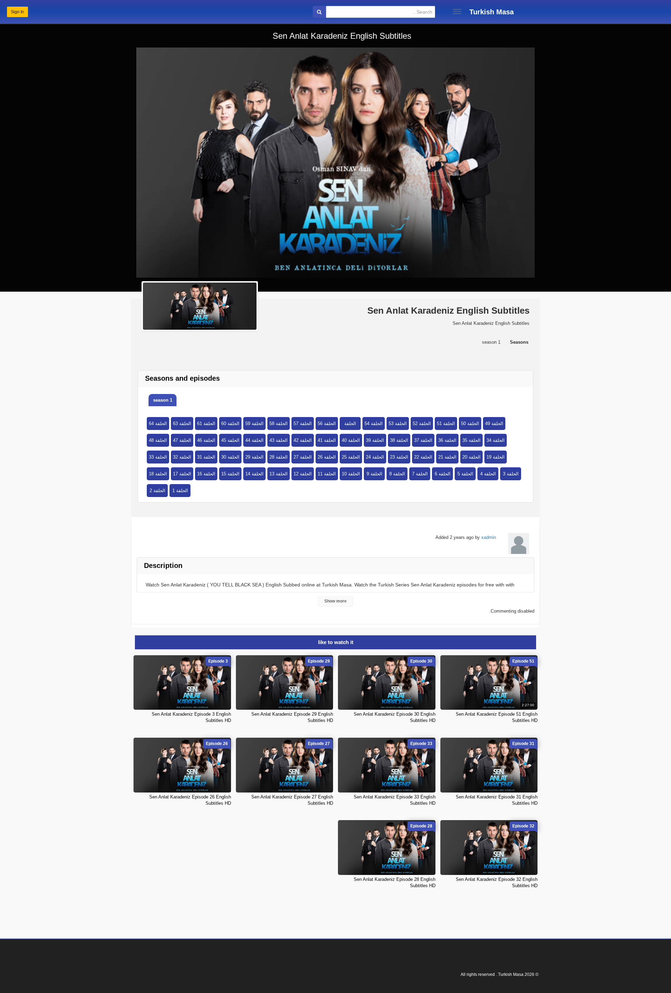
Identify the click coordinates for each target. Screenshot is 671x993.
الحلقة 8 (397, 473)
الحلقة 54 (374, 423)
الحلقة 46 (206, 440)
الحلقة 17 (182, 473)
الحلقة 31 (206, 457)
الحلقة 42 (303, 440)
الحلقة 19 (495, 457)
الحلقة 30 (230, 457)
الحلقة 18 (158, 473)
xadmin (488, 537)
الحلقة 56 (327, 423)
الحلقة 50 (470, 423)
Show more (335, 601)
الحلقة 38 (399, 440)
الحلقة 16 (206, 473)
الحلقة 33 (158, 457)
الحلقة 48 (158, 440)
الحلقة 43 (278, 440)
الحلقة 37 (423, 440)
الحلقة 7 (420, 473)
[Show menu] (457, 11)
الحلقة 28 (278, 457)
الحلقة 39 (375, 440)
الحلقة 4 (488, 473)
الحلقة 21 (447, 457)
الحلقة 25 (351, 457)
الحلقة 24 (375, 457)
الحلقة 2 (157, 490)
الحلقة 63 (182, 423)
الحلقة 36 (447, 440)
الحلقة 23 (399, 457)
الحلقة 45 (230, 440)
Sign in (17, 11)
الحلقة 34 (495, 440)
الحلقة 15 (230, 473)
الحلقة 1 (180, 490)
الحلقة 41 (327, 440)
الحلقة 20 (471, 457)
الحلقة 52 (422, 423)
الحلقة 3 (511, 473)
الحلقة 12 (303, 473)
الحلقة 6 (442, 473)
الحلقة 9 (374, 473)
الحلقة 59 (254, 423)
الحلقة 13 (278, 473)
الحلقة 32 (182, 457)
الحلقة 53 (398, 423)
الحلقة (350, 423)
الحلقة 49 (494, 423)
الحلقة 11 (327, 473)
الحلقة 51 (446, 423)
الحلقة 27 (303, 457)
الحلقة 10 (351, 473)
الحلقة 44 (254, 440)
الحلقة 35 (471, 440)
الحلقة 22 (423, 457)
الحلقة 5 (465, 473)
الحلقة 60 (230, 423)
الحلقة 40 (351, 440)
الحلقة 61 (206, 423)
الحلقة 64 (158, 423)
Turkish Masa (491, 12)
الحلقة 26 (327, 457)
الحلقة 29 (254, 457)
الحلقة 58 (278, 423)
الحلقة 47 (182, 440)
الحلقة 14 (254, 473)
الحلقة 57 (303, 423)
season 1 (162, 400)
